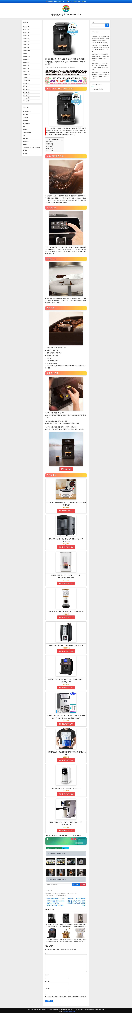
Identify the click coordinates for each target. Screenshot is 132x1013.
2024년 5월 (26, 92)
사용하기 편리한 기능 (52, 141)
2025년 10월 (26, 56)
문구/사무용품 (26, 123)
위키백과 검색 (65, 848)
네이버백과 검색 (50, 848)
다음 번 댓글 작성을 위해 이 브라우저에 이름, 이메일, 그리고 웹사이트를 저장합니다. (66, 996)
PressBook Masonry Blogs (69, 1011)
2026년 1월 (26, 47)
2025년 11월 (26, 53)
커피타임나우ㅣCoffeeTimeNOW (66, 14)
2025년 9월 (26, 59)
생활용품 (25, 129)
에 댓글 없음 (72, 67)
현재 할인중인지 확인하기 (66, 511)
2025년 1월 (26, 71)
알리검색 (83, 884)
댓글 (46, 953)
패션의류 (25, 150)
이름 (46, 975)
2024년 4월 (26, 95)
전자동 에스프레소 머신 (50, 895)
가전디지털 (49, 890)
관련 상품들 (50, 150)
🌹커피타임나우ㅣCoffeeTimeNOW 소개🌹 (56, 1)
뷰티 (24, 126)
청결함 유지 (50, 145)
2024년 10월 (26, 80)
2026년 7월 (26, 29)
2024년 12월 (26, 74)
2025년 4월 (26, 62)
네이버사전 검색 (58, 848)
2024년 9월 (26, 83)
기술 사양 (49, 146)
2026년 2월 (26, 44)
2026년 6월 (26, 32)
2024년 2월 (26, 101)
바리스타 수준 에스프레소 (63, 893)
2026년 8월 (26, 26)
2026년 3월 (26, 41)
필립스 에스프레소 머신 (61, 895)
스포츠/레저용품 (27, 132)
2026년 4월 (26, 38)
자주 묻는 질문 (50, 148)
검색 (93, 22)
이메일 (47, 981)
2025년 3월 (26, 65)
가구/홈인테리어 (27, 111)
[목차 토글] (61, 139)
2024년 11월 (26, 77)
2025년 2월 (26, 68)
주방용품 (25, 144)
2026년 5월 (26, 35)
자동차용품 (25, 141)
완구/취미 (25, 138)
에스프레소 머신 (73, 893)
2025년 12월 (26, 50)
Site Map (84, 1)
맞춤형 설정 (50, 143)
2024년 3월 (26, 98)
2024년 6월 (26, 89)
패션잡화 (25, 153)
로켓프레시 (25, 120)
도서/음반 (25, 117)
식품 (24, 135)
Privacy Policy (77, 1)
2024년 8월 (26, 86)
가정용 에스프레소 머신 (52, 893)
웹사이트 (47, 988)
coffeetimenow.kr (63, 67)
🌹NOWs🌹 (69, 1)
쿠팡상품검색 (76, 884)
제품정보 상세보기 (66, 469)
